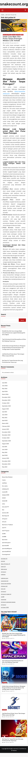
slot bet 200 (5, 512)
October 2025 (5, 403)
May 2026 (4, 388)
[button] (2, 10)
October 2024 (5, 438)
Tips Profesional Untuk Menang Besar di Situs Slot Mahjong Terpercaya (14, 340)
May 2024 (4, 452)
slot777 (4, 527)
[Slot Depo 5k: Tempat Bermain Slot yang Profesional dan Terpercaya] (14, 728)
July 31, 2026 (9, 638)
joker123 (3, 566)
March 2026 (5, 394)
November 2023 (6, 464)
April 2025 (5, 420)
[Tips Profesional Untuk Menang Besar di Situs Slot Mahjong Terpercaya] (14, 650)
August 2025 (5, 408)
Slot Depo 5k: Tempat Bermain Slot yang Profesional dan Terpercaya (12, 361)
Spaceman (4, 539)
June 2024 (4, 449)
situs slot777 (5, 506)
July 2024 (4, 446)
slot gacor (4, 518)
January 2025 (5, 429)
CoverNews (22, 748)
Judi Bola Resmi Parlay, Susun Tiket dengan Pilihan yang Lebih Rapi (13, 354)
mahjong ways (4, 578)
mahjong (3, 574)
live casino (5, 486)
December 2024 (6, 432)
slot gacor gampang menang (8, 602)
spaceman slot (4, 581)
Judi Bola (18, 34)
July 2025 (4, 411)
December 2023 (6, 461)
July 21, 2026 (9, 691)
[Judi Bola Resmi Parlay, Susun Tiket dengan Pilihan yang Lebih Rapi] (14, 703)
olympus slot (4, 586)
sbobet (4, 498)
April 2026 (5, 391)
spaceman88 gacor (7, 548)
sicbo (3, 503)
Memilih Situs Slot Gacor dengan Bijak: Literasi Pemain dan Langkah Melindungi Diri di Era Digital (13, 332)
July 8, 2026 (9, 716)
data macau (4, 569)
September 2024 (6, 440)
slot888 (4, 536)
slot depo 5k (4, 558)
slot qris (4, 521)
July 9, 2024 (13, 43)
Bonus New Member (7, 34)
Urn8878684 (6, 43)
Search (3, 314)
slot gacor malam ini (6, 594)
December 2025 (6, 397)
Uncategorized (6, 554)
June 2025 (4, 414)
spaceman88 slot (6, 551)
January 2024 (5, 458)
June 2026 (4, 385)
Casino (13, 34)
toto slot (3, 588)
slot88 (3, 533)
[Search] (25, 10)
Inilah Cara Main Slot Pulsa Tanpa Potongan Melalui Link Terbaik (12, 39)
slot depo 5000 (5, 607)
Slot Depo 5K (5, 515)
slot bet (3, 561)
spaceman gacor (6, 542)
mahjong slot (5, 489)
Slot (22, 34)
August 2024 (5, 443)
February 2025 (6, 426)
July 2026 (4, 382)
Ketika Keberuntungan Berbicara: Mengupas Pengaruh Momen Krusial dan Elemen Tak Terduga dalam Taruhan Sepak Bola (13, 347)
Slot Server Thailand (7, 524)
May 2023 (4, 467)
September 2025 (6, 406)
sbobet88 (4, 500)
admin (4, 638)
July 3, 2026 (9, 742)
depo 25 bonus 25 (5, 564)
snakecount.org (14, 4)
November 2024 (6, 435)
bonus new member (6, 583)
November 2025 (6, 400)
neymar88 (4, 492)
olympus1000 (5, 495)
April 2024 (5, 455)
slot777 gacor (5, 530)
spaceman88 (5, 545)
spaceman (3, 599)
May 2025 (4, 417)
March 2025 (5, 423)
